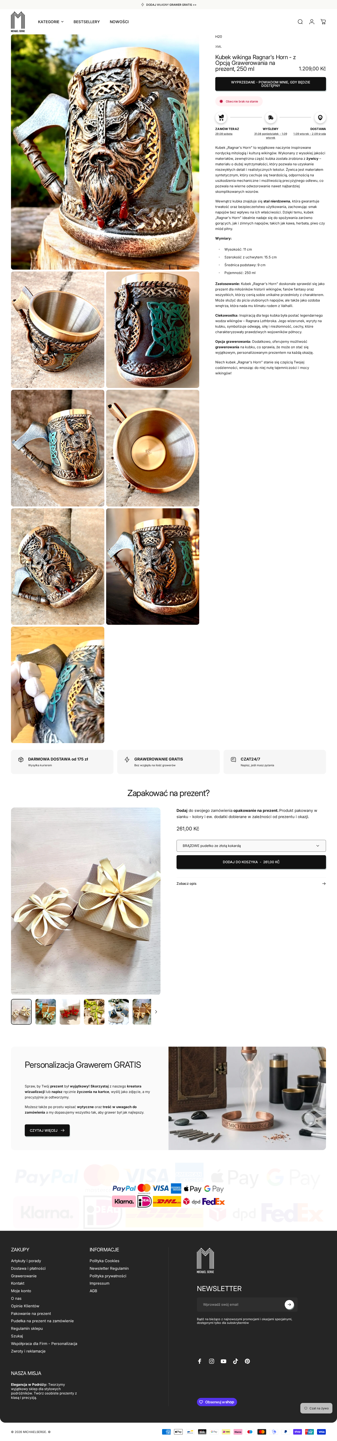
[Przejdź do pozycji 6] (143, 1012)
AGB (93, 1291)
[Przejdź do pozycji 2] (45, 1012)
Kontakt (17, 1283)
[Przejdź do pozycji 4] (94, 1012)
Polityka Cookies (104, 1260)
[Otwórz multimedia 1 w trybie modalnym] (85, 901)
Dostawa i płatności (28, 1268)
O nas (16, 1298)
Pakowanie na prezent (31, 1313)
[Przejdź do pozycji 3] (70, 1012)
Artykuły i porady (26, 1260)
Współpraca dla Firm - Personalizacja (44, 1343)
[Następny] (148, 910)
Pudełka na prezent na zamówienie (42, 1321)
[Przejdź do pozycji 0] (21, 1012)
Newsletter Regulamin (109, 1268)
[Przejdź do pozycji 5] (118, 1012)
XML (218, 46)
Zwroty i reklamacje (28, 1351)
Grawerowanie (24, 1276)
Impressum (99, 1283)
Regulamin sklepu (27, 1328)
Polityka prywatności (108, 1276)
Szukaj (17, 1336)
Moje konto (21, 1291)
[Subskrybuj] (289, 1304)
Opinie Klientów (25, 1306)
